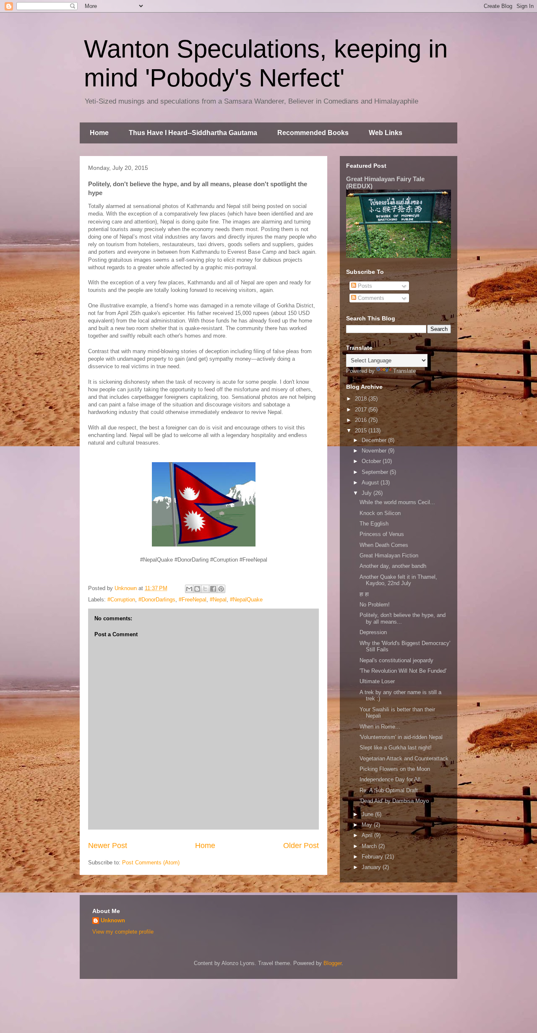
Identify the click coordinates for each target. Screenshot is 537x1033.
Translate (404, 371)
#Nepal (218, 599)
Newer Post (107, 845)
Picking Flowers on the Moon (395, 769)
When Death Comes (384, 545)
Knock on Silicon (380, 513)
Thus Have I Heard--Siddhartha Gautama (193, 132)
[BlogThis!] (197, 589)
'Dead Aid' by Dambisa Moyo (394, 801)
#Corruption (121, 599)
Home (99, 132)
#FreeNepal (192, 599)
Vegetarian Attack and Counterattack (404, 758)
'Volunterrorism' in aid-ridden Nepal (401, 737)
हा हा (364, 594)
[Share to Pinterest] (221, 589)
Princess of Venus (382, 534)
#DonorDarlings (156, 599)
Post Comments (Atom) (151, 862)
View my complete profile (123, 932)
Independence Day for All (390, 779)
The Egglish (374, 523)
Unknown (113, 920)
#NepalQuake (246, 599)
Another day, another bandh (393, 566)
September (376, 472)
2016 (361, 420)
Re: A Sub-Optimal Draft (389, 790)
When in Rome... (380, 726)
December (375, 440)
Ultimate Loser (377, 681)
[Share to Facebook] (213, 589)
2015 (361, 430)
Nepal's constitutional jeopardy (396, 660)
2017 (361, 409)
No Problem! (375, 604)
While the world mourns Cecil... (397, 502)
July (367, 493)
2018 (361, 399)
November (375, 451)
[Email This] (189, 589)
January (372, 867)
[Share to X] (205, 589)
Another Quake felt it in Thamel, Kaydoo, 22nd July (398, 580)
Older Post (301, 845)
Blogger (332, 963)
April (368, 835)
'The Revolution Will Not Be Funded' (403, 671)
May (368, 825)
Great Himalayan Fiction (389, 555)
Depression (373, 632)
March (370, 846)
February (373, 856)
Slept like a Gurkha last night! (396, 747)
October (372, 461)
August (371, 482)
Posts (364, 286)
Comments (370, 298)
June (368, 814)
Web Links (385, 132)
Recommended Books (313, 132)
